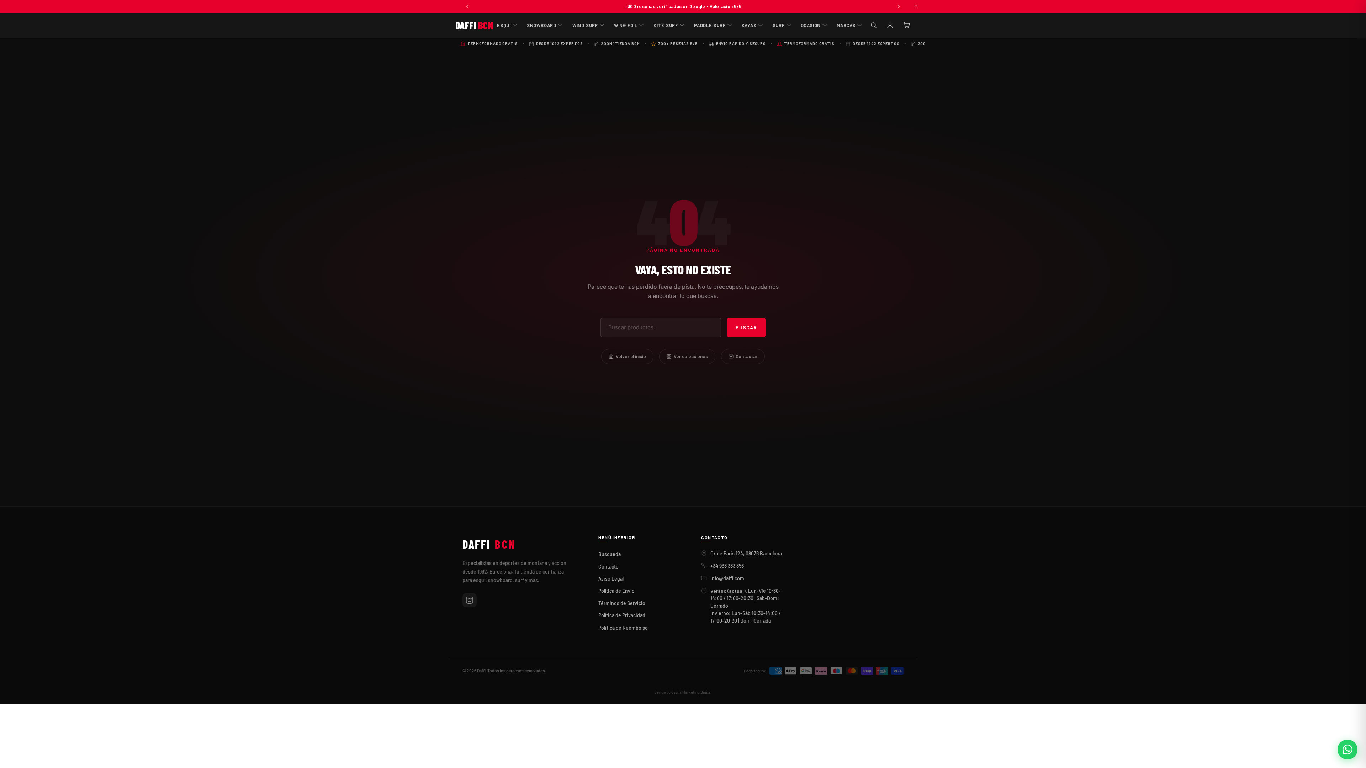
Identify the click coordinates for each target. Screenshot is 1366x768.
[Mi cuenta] (890, 25)
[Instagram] (469, 600)
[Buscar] (873, 25)
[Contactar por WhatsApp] (1347, 749)
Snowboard (541, 25)
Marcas (846, 25)
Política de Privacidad (621, 615)
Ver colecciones (691, 356)
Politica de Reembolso (623, 628)
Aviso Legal (611, 579)
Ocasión (811, 25)
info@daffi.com (727, 578)
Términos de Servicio (621, 603)
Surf (779, 25)
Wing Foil (625, 25)
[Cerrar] (916, 6)
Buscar (746, 327)
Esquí (504, 25)
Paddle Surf (710, 25)
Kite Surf (665, 25)
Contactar (746, 356)
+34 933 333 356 (727, 566)
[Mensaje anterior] (467, 6)
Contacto (608, 567)
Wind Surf (585, 25)
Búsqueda (609, 554)
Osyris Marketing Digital (691, 692)
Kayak (749, 25)
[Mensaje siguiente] (899, 6)
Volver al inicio (631, 356)
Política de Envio (616, 591)
